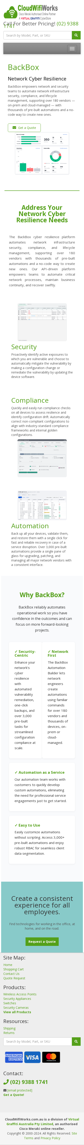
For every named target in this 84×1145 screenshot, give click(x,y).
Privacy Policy (50, 1138)
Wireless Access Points (20, 994)
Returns (9, 1033)
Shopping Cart (13, 969)
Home (7, 965)
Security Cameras (16, 1007)
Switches (9, 1003)
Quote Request (14, 978)
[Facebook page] (34, 1108)
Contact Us (11, 974)
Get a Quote (26, 128)
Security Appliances (17, 998)
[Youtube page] (49, 1108)
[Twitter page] (42, 1108)
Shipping (9, 1028)
